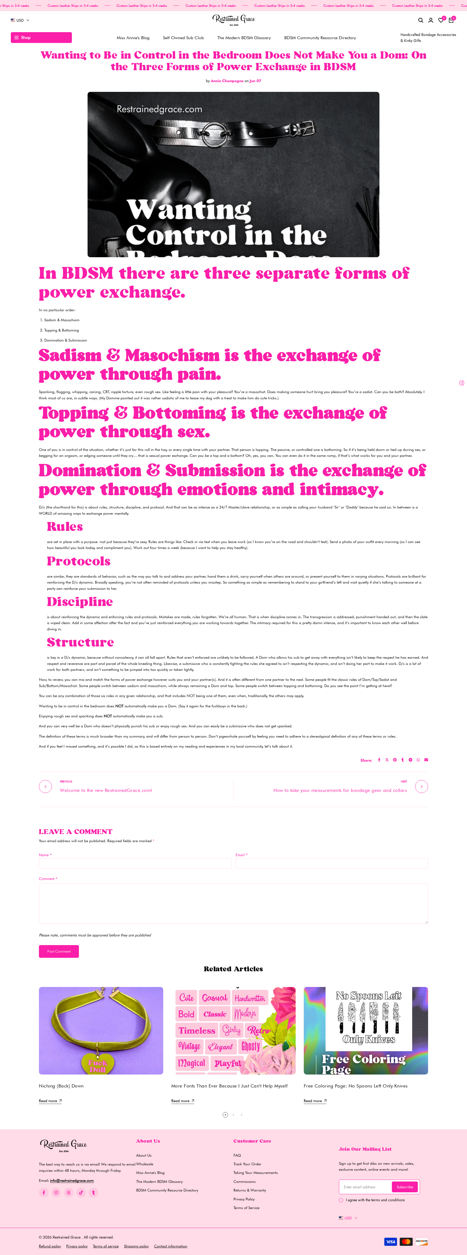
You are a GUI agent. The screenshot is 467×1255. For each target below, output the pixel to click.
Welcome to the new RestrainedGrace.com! (106, 790)
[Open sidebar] (461, 383)
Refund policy (50, 1246)
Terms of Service (246, 1208)
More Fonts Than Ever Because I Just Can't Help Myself (229, 1086)
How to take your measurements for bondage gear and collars (340, 790)
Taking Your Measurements (256, 1172)
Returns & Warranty (250, 1190)
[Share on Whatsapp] (418, 760)
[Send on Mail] (426, 760)
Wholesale (144, 1164)
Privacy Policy (244, 1199)
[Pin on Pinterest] (395, 760)
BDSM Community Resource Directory (167, 1190)
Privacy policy (77, 1246)
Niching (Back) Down (61, 1086)
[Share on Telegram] (410, 760)
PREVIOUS (66, 781)
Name (45, 855)
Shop (26, 37)
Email (242, 855)
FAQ (237, 1155)
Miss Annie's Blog (150, 1172)
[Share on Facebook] (379, 760)
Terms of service (106, 1246)
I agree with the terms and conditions (375, 1200)
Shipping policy (136, 1246)
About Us (144, 1155)
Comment (48, 878)
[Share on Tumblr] (403, 760)
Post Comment (59, 951)
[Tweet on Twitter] (387, 760)
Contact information (170, 1246)
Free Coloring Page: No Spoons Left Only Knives (356, 1086)
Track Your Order (247, 1164)
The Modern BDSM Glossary (159, 1181)
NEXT (404, 781)
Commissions (245, 1181)
